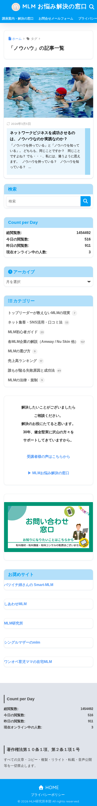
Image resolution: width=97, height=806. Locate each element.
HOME (51, 787)
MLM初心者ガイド (26, 332)
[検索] (86, 201)
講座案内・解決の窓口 (18, 18)
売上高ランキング (25, 361)
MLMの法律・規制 (25, 380)
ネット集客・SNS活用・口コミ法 (38, 322)
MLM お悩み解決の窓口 (54, 6)
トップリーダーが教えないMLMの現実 (41, 313)
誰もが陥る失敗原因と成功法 (34, 370)
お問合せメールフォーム (56, 18)
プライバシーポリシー (48, 795)
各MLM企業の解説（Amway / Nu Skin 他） (46, 342)
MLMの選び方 (22, 351)
